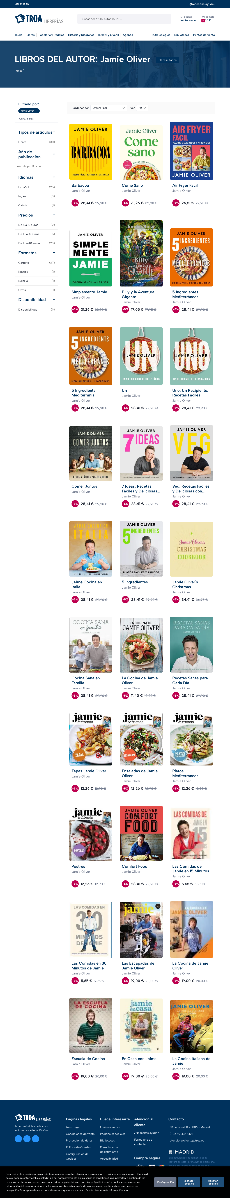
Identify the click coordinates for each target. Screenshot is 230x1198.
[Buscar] (165, 19)
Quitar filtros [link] (26, 118)
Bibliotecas (181, 35)
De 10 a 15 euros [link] (36, 234)
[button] (208, 19)
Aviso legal (73, 1127)
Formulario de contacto (143, 1142)
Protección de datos (79, 1140)
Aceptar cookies (213, 1182)
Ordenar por (81, 108)
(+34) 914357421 (181, 1134)
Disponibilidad (32, 299)
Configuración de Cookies (77, 1156)
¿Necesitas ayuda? (202, 4)
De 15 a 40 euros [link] (36, 243)
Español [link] (36, 187)
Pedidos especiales (112, 1134)
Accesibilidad (109, 1158)
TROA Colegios (160, 35)
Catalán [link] (36, 205)
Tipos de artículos (35, 132)
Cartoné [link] (36, 262)
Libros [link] (36, 142)
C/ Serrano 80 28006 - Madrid (190, 1127)
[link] (37, 111)
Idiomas (25, 177)
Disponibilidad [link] (36, 309)
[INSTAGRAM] (18, 1138)
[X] (27, 1138)
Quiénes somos (110, 1127)
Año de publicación (29, 154)
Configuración (165, 1182)
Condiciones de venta (80, 1134)
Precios (25, 215)
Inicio (18, 70)
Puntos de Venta (204, 35)
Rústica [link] (36, 271)
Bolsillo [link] (36, 281)
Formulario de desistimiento (109, 1150)
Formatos (27, 252)
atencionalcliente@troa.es (187, 1140)
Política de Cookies (78, 1147)
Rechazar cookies (189, 1182)
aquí (126, 1190)
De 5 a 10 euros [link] (36, 225)
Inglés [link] (36, 196)
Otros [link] (36, 290)
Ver (132, 108)
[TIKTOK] (35, 1138)
